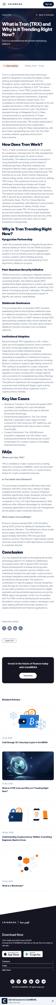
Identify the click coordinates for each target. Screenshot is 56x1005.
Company (6, 961)
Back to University (46, 15)
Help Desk (6, 970)
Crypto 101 (6, 15)
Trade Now (28, 675)
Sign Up (48, 4)
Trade (4, 966)
